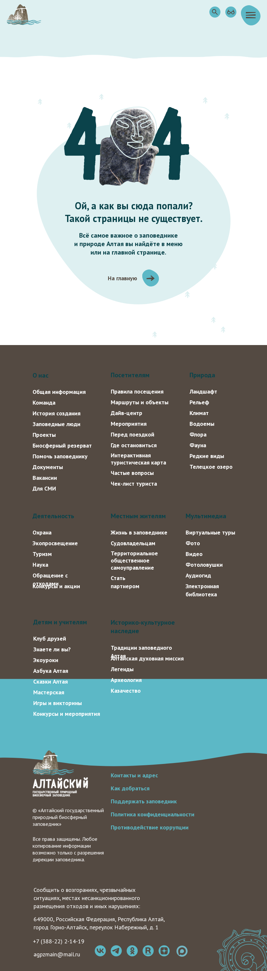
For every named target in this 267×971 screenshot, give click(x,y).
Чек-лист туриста (134, 483)
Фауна (198, 445)
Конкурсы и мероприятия (66, 713)
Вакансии (45, 477)
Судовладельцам (133, 543)
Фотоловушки (204, 564)
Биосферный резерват (62, 445)
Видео (194, 554)
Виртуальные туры (210, 532)
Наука (40, 564)
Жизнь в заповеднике (139, 532)
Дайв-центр (126, 413)
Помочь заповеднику (60, 456)
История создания (56, 413)
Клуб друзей (49, 638)
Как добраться (130, 788)
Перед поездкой (132, 434)
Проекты (44, 434)
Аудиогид (198, 575)
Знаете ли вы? (52, 649)
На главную (122, 278)
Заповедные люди (56, 424)
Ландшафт (203, 391)
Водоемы (202, 423)
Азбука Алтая (50, 670)
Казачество (126, 690)
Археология (126, 680)
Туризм (42, 554)
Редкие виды (207, 456)
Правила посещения (137, 391)
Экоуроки (45, 660)
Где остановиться (134, 445)
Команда (44, 402)
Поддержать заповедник (144, 801)
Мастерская (48, 692)
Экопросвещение (55, 543)
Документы (48, 467)
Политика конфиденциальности (152, 814)
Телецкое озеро (211, 466)
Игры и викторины (57, 703)
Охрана (42, 532)
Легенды (122, 669)
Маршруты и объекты (139, 402)
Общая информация (59, 391)
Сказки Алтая (50, 681)
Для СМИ (44, 488)
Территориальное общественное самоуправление (134, 560)
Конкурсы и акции (56, 586)
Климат (199, 413)
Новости (122, 762)
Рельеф (199, 402)
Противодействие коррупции (150, 827)
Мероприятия (129, 423)
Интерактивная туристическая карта (138, 458)
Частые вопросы (132, 473)
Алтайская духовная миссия (147, 658)
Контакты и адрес (134, 775)
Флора (198, 434)
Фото (193, 543)
